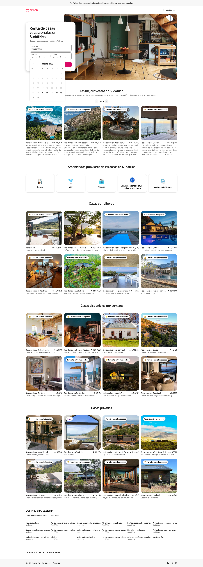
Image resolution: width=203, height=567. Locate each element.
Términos (56, 563)
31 (38, 98)
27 (52, 93)
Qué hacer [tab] (55, 516)
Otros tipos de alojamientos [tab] (36, 516)
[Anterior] (96, 101)
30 (33, 98)
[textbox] (40, 57)
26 (47, 93)
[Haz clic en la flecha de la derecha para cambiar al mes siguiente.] (61, 64)
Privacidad (46, 563)
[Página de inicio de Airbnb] (32, 10)
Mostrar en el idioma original (122, 3)
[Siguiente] (106, 101)
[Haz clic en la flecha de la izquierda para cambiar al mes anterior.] (33, 64)
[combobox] (51, 48)
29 (61, 93)
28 (57, 93)
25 (43, 93)
